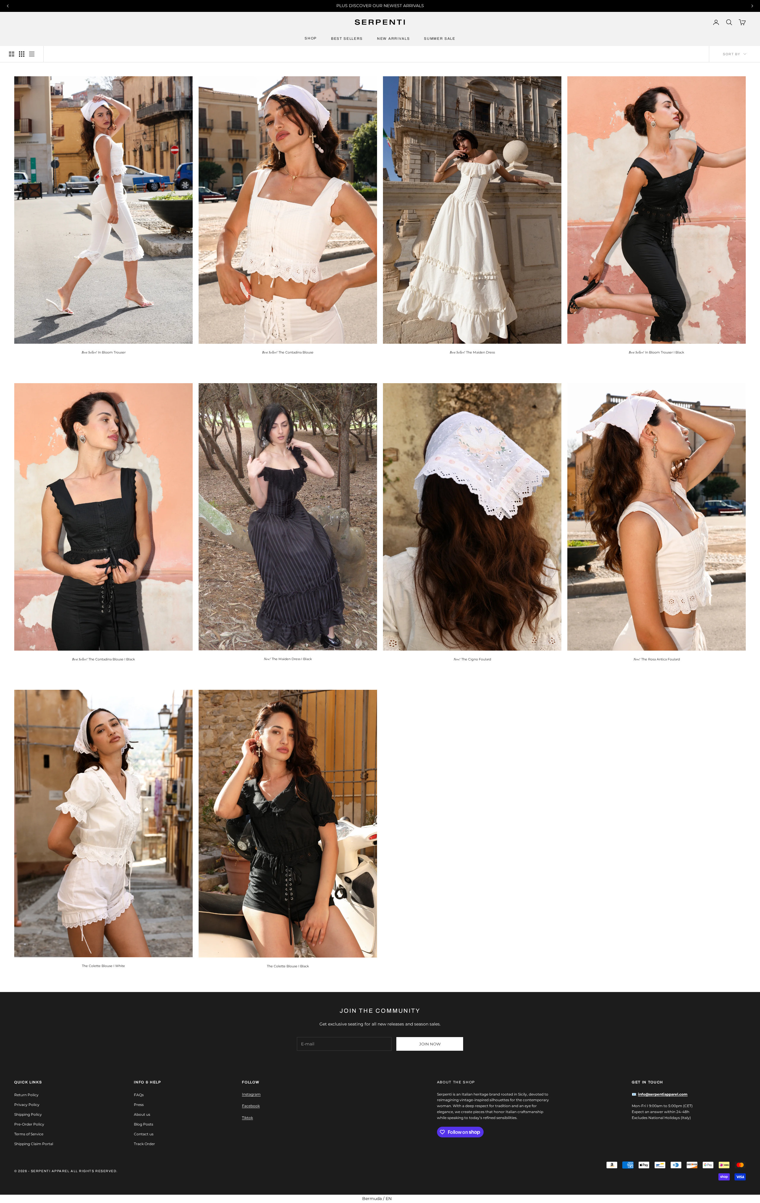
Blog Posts (143, 1124)
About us (142, 1114)
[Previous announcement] (7, 6)
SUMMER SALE (439, 39)
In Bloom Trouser (104, 352)
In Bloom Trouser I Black (656, 352)
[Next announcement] (752, 6)
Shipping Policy (28, 1114)
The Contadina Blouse (288, 352)
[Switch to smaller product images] (21, 54)
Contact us (143, 1134)
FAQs (139, 1095)
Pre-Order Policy (29, 1124)
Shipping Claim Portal (33, 1144)
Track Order (144, 1144)
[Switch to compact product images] (31, 54)
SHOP (311, 38)
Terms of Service (28, 1134)
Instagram (251, 1094)
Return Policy (26, 1095)
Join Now (430, 1044)
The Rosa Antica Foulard (657, 659)
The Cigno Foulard (472, 659)
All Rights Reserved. (94, 1171)
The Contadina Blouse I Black (103, 659)
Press (139, 1104)
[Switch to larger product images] (11, 54)
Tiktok (247, 1117)
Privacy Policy (26, 1104)
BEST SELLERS (347, 39)
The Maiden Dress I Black (288, 659)
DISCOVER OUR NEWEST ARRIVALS (386, 5)
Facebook (251, 1106)
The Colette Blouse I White (103, 966)
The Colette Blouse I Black (288, 966)
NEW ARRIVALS (393, 39)
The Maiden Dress (472, 352)
